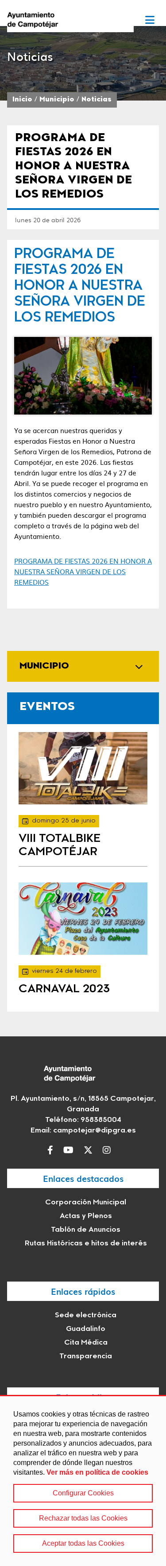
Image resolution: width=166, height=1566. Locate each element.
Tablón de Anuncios (85, 1229)
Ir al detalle (83, 768)
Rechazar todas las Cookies (83, 1518)
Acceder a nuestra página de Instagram (109, 1150)
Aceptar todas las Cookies (83, 1543)
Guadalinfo (85, 1329)
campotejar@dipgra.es (94, 1130)
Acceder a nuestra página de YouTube (70, 1150)
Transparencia (85, 1356)
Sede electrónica (85, 1315)
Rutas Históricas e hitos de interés (86, 1243)
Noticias (96, 100)
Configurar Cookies (83, 1493)
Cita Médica (86, 1342)
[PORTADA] (83, 376)
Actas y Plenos (86, 1216)
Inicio (22, 100)
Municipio (56, 100)
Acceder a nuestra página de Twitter (90, 1150)
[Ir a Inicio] (70, 19)
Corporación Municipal (85, 1202)
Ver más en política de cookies (97, 1472)
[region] (83, 1480)
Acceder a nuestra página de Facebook (52, 1150)
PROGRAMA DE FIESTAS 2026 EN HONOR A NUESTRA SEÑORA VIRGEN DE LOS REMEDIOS (83, 571)
